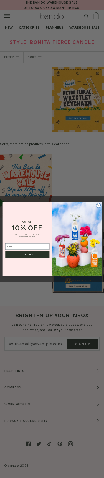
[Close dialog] (98, 205)
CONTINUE (27, 254)
